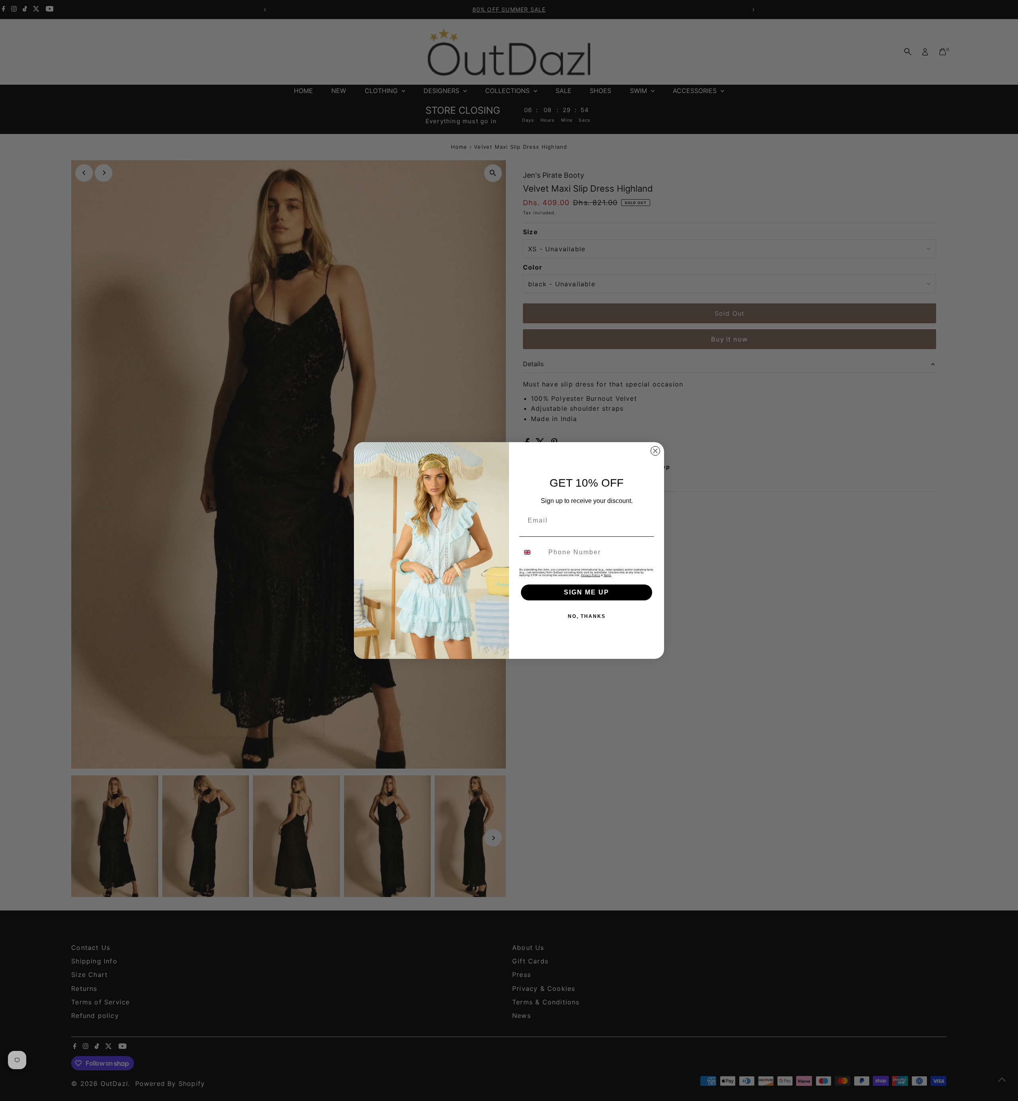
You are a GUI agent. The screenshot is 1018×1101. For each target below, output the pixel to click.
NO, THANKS (587, 616)
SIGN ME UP (586, 592)
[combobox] (532, 552)
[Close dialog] (655, 451)
